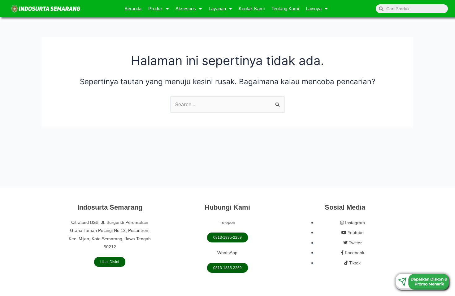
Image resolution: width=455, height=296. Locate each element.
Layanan (217, 8)
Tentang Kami (285, 8)
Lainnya (314, 8)
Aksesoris (186, 8)
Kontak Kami (252, 8)
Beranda (132, 8)
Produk (155, 8)
